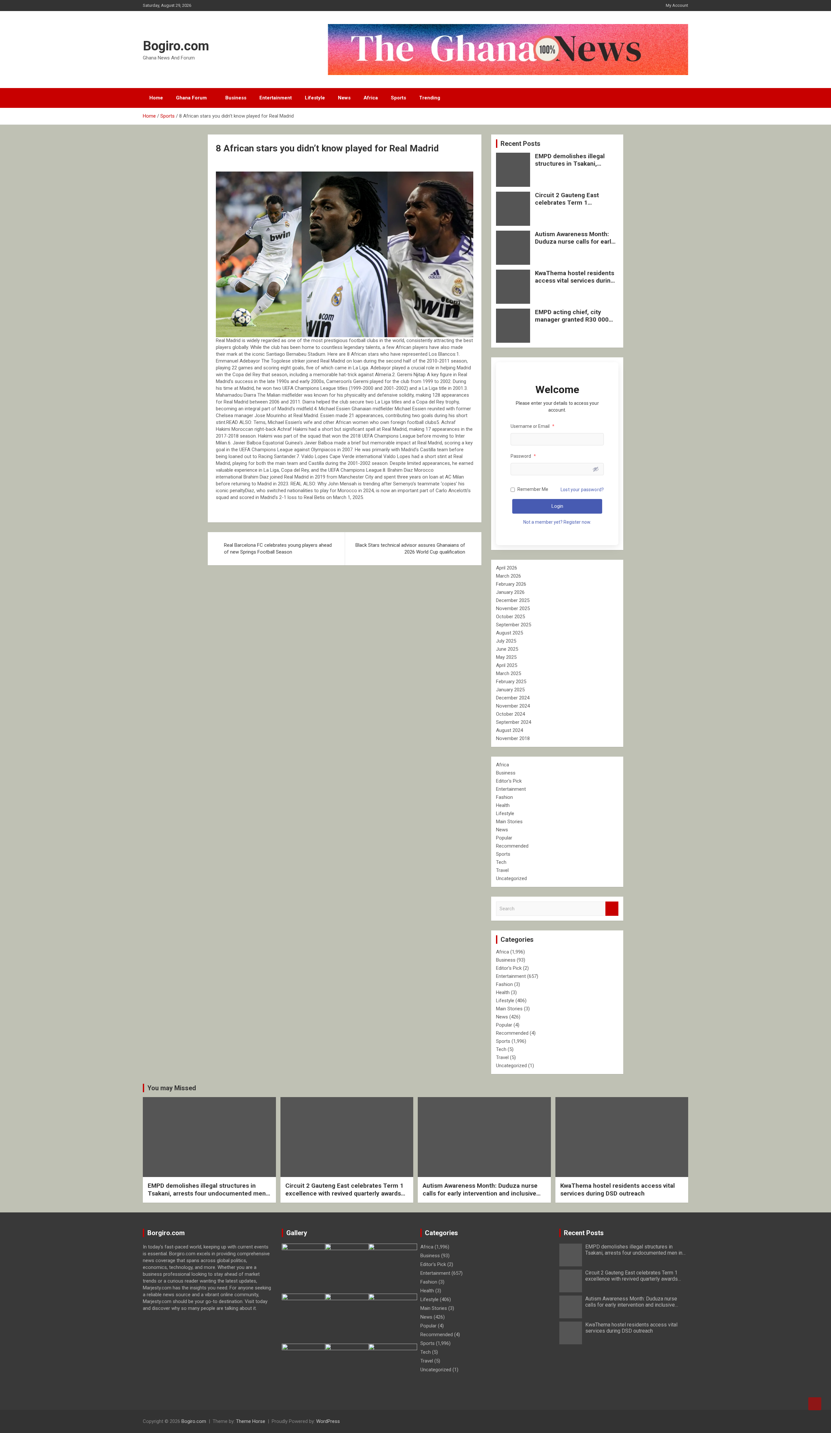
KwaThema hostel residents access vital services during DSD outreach (574, 280)
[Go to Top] (814, 1403)
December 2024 (512, 698)
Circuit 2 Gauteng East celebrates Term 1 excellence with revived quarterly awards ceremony (574, 206)
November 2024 (513, 706)
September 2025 (513, 625)
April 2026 (506, 568)
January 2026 (510, 592)
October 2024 (510, 714)
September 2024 (513, 722)
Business (235, 98)
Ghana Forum (191, 98)
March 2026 (508, 576)
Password (523, 456)
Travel (502, 870)
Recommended (512, 846)
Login (557, 506)
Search (611, 909)
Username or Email (532, 426)
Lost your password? (582, 489)
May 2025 (506, 657)
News (344, 98)
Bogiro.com (176, 46)
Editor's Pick (509, 781)
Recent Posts (520, 143)
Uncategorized (511, 878)
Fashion (504, 797)
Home (156, 98)
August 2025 (509, 633)
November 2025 (513, 608)
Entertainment (275, 98)
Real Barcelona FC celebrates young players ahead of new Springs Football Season (278, 548)
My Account (677, 5)
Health (503, 805)
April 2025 (506, 665)
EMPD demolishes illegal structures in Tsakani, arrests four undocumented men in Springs (574, 167)
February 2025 (511, 682)
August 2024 (509, 730)
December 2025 (512, 600)
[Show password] (595, 469)
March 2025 (508, 673)
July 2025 (506, 641)
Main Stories (509, 822)
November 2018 (513, 738)
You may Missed (171, 1088)
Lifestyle (315, 98)
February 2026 (511, 584)
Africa (371, 98)
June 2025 (507, 649)
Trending (429, 98)
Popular (504, 838)
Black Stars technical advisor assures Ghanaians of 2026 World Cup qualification (410, 548)
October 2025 (510, 617)
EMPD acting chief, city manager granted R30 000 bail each (572, 319)
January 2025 (510, 690)
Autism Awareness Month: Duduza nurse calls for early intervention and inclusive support (574, 245)
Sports (398, 98)
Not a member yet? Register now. (557, 522)
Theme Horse (250, 1421)
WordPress (328, 1421)
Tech (501, 862)
